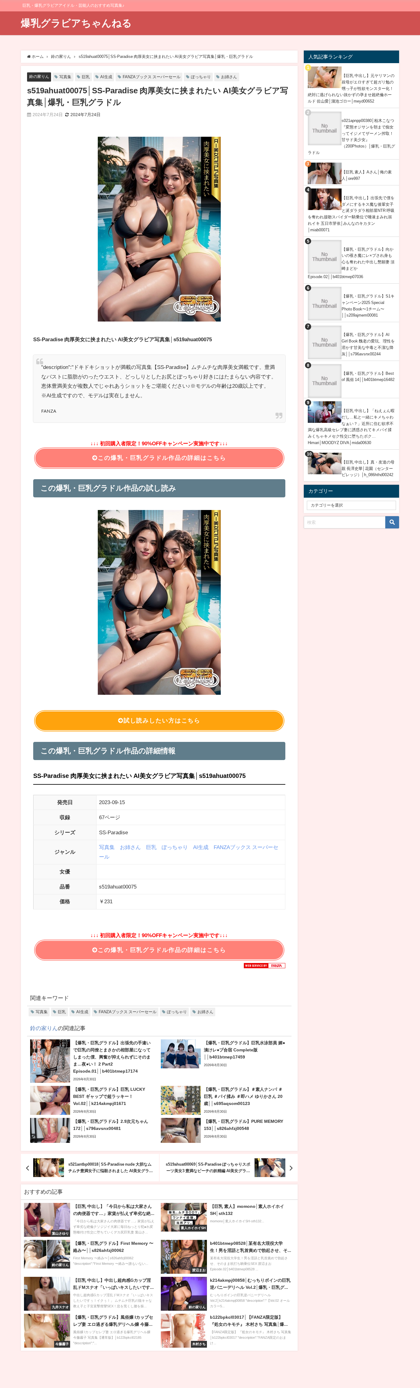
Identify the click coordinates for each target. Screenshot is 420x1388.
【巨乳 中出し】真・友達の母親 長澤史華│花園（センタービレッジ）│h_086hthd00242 (368, 468)
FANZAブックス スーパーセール (151, 77)
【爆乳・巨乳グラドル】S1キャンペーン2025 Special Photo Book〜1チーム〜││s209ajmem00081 (368, 305)
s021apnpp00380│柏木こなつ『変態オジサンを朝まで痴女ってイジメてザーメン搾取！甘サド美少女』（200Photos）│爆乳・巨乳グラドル (351, 137)
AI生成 (106, 77)
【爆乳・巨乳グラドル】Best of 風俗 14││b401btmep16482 (368, 376)
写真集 (65, 77)
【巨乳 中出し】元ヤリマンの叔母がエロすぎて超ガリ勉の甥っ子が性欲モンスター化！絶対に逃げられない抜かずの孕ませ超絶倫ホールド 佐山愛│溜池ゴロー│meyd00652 (351, 88)
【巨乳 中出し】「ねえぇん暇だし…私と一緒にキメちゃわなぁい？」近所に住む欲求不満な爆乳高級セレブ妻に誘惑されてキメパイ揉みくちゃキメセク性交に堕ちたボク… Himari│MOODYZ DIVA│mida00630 (351, 427)
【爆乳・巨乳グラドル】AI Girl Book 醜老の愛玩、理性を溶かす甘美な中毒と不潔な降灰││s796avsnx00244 (368, 344)
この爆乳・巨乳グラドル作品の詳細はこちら (162, 458)
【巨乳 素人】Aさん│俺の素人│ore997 (367, 175)
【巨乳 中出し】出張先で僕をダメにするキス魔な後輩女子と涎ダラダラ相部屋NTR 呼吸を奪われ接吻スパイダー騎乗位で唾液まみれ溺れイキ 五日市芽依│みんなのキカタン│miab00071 (351, 214)
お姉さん (229, 77)
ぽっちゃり (201, 77)
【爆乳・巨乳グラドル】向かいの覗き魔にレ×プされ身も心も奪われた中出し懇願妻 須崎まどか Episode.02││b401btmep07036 (351, 263)
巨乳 (86, 77)
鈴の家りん (39, 77)
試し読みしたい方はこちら (162, 720)
